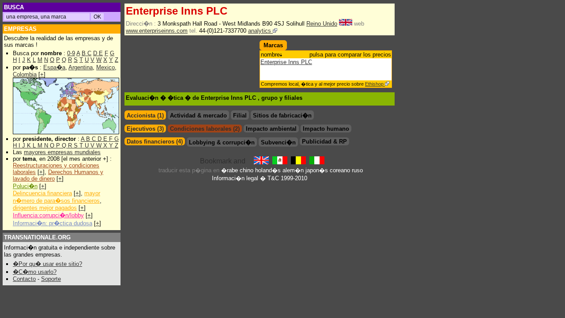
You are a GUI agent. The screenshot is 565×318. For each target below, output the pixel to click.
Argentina (80, 67)
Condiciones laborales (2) (205, 128)
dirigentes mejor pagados (45, 207)
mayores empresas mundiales (62, 152)
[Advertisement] (176, 53)
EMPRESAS (20, 29)
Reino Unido (321, 23)
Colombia (25, 74)
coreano (340, 170)
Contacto (24, 279)
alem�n (293, 170)
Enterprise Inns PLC (286, 62)
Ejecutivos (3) (145, 128)
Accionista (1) (145, 115)
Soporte (51, 279)
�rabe (229, 170)
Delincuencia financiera (42, 193)
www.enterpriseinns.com (157, 30)
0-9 (71, 53)
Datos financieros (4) (155, 141)
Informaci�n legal (235, 178)
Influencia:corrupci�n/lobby (48, 215)
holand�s (268, 170)
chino (246, 170)
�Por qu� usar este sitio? (47, 264)
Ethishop (375, 84)
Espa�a (54, 67)
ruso (357, 170)
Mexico (105, 67)
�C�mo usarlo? (34, 272)
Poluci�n (25, 186)
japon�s (316, 170)
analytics (260, 30)
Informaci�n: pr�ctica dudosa (52, 223)
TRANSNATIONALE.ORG (37, 237)
